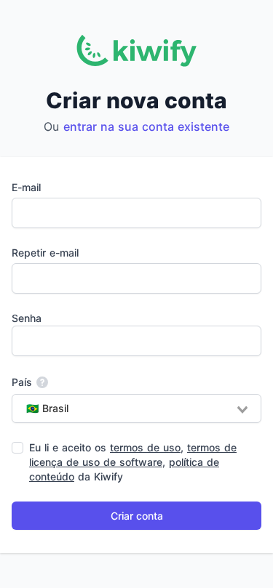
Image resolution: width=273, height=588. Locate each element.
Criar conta (137, 516)
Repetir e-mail (45, 252)
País (22, 382)
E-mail (26, 187)
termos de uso (145, 447)
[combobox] (136, 408)
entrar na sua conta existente (146, 126)
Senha (26, 318)
